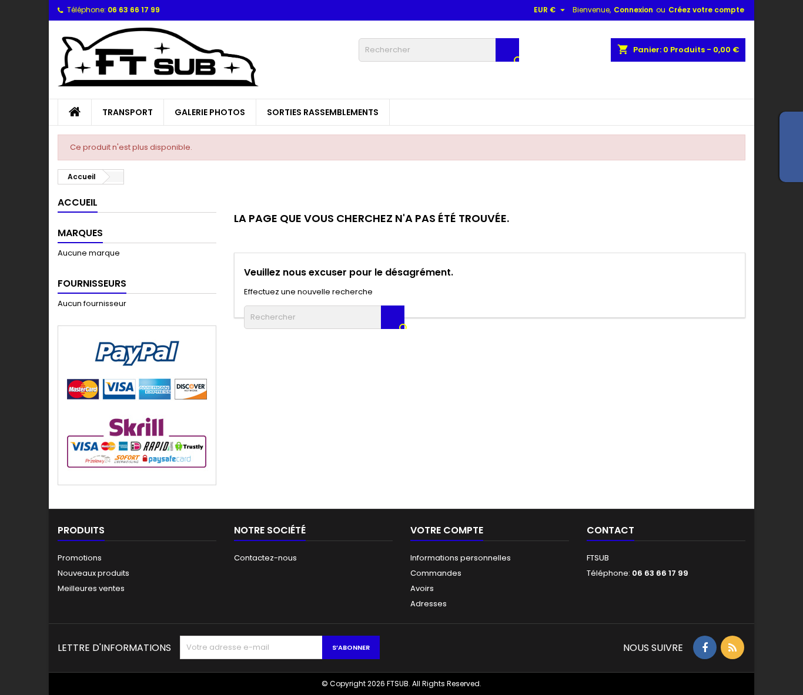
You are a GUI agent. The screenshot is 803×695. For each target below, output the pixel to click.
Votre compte (446, 530)
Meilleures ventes (91, 588)
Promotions (80, 557)
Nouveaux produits (93, 573)
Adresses (428, 603)
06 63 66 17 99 (134, 10)
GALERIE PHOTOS (210, 112)
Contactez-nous (265, 557)
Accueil (78, 202)
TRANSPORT (127, 112)
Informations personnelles (460, 557)
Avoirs (422, 588)
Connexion (633, 10)
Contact (610, 530)
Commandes (435, 573)
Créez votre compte (706, 10)
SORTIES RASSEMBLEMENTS (323, 112)
